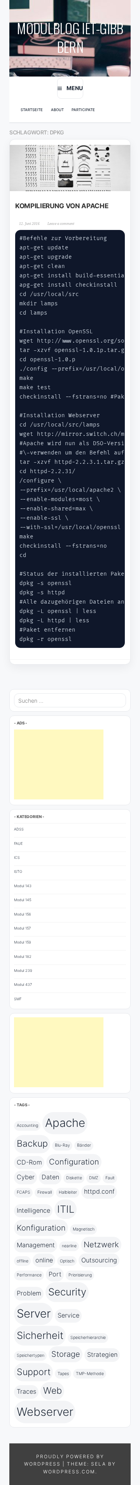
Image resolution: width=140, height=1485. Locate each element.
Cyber (26, 1177)
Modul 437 (23, 984)
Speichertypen (30, 1355)
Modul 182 (23, 956)
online (44, 1260)
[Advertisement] (58, 764)
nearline (69, 1245)
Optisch (67, 1261)
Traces (26, 1391)
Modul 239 (23, 970)
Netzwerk (101, 1244)
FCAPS (23, 1192)
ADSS (19, 829)
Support (34, 1372)
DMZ (93, 1177)
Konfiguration (41, 1228)
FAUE (18, 843)
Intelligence (33, 1210)
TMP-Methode (90, 1373)
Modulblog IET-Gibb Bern (70, 37)
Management (36, 1245)
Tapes (63, 1373)
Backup (32, 1143)
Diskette (74, 1177)
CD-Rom (29, 1162)
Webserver (45, 1412)
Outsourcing (99, 1260)
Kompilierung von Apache (61, 206)
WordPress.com (69, 1472)
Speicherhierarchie (88, 1337)
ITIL (65, 1209)
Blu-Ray (62, 1145)
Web (52, 1390)
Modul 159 (22, 942)
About (57, 110)
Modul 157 (22, 928)
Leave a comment (60, 224)
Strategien (102, 1354)
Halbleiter (68, 1192)
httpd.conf (99, 1191)
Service (68, 1315)
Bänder (84, 1145)
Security (67, 1292)
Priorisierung (80, 1275)
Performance (29, 1275)
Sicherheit (40, 1335)
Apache (65, 1123)
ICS (17, 857)
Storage (65, 1354)
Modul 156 (22, 914)
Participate (83, 110)
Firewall (44, 1192)
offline (22, 1261)
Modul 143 (23, 886)
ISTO (18, 871)
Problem (29, 1293)
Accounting (27, 1125)
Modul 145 (22, 900)
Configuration (74, 1161)
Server (34, 1313)
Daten (50, 1177)
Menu (74, 88)
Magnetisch (83, 1229)
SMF (17, 999)
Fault (110, 1177)
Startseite (32, 110)
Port (55, 1274)
